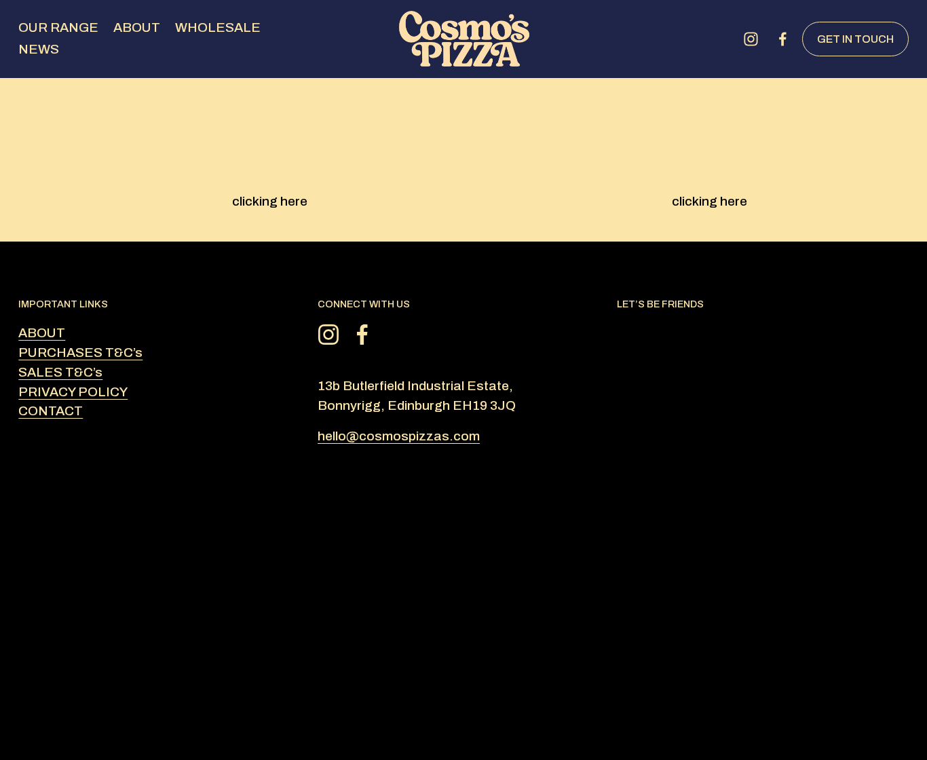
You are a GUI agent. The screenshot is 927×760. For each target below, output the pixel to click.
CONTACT (50, 411)
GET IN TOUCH (855, 39)
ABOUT (136, 27)
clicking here (269, 201)
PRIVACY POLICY (73, 392)
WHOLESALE (218, 27)
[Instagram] (750, 39)
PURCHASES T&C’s (80, 352)
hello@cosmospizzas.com (399, 436)
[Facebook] (782, 39)
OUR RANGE (58, 27)
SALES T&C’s (60, 372)
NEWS (38, 49)
